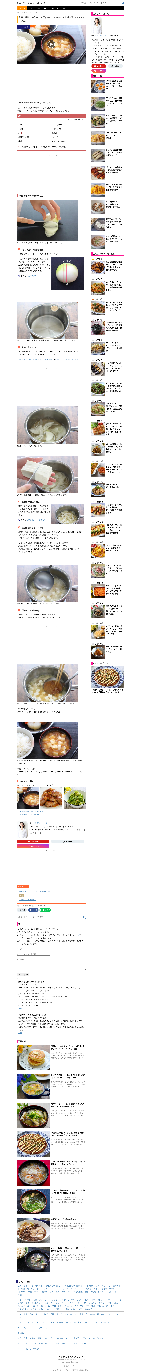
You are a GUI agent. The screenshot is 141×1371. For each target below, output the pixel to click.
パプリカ (100, 1300)
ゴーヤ (36, 1306)
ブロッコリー (57, 1306)
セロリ (84, 1303)
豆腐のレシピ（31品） (27, 900)
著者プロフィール (70, 1366)
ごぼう (101, 1303)
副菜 (38, 8)
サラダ (112, 1289)
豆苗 (116, 1303)
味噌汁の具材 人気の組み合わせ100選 (34, 892)
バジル (80, 1309)
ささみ (73, 1314)
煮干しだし (59, 359)
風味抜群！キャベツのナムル (31, 814)
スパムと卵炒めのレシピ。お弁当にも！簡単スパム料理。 (114, 547)
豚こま (38, 1314)
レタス (20, 1303)
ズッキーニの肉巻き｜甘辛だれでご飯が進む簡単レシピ (114, 169)
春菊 (63, 1303)
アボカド (21, 1306)
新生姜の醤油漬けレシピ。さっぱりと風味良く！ (114, 649)
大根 (35, 1300)
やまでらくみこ (101, 35)
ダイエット (102, 1292)
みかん (28, 1349)
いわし (34, 1343)
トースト (35, 1322)
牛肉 (19, 1314)
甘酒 (80, 1322)
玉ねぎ (86, 1300)
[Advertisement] (51, 81)
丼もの (96, 1289)
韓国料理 (30, 1289)
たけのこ (65, 1309)
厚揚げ (40, 1338)
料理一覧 (22, 8)
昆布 (57, 1343)
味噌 (113, 1322)
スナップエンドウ (82, 1306)
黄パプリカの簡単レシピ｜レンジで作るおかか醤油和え (114, 187)
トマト (109, 1300)
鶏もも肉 (64, 1314)
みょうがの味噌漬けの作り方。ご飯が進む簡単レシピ (114, 152)
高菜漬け (77, 1338)
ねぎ (79, 1300)
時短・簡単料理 (36, 1286)
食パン (26, 1322)
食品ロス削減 (90, 1292)
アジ (19, 1343)
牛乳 (24, 1328)
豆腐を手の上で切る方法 (36, 520)
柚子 (57, 1309)
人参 (19, 1300)
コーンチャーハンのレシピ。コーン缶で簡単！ (114, 135)
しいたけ (49, 1309)
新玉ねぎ (88, 1309)
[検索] (123, 3)
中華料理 (21, 1289)
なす (93, 1300)
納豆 (19, 1338)
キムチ (68, 1338)
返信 (20, 1008)
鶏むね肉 (54, 1314)
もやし (109, 1303)
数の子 (83, 1343)
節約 (97, 1286)
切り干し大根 (98, 1338)
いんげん (68, 1306)
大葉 (73, 1309)
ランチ (37, 1292)
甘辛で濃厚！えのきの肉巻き (31, 812)
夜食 (57, 1292)
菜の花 (70, 1303)
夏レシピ (112, 1292)
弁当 (45, 8)
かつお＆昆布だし (47, 359)
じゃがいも (53, 1300)
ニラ (29, 1306)
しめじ (33, 1309)
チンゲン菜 (55, 1303)
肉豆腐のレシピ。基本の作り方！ (64, 1219)
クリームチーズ (45, 1328)
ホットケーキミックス (100, 1322)
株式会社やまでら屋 (77, 1360)
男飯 (63, 1292)
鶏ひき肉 (100, 1314)
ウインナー (22, 1317)
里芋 (73, 1300)
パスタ (51, 1322)
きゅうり (42, 1300)
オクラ (113, 1306)
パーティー (79, 1289)
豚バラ (46, 1314)
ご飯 (19, 1322)
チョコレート (23, 1333)
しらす (26, 1343)
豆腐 (25, 1338)
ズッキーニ (45, 1306)
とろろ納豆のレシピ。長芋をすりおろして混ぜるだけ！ (114, 238)
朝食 (30, 1292)
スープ (52, 1289)
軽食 (51, 1292)
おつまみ (116, 1286)
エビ (51, 1343)
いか (41, 1343)
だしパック (22, 359)
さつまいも (64, 1300)
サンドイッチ (42, 1289)
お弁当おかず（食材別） (74, 1286)
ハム (108, 1314)
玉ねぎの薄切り (32, 276)
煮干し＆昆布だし (73, 359)
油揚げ (32, 1338)
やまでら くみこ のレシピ (31, 2)
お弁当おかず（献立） (53, 1286)
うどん (43, 1322)
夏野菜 (20, 1295)
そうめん (60, 1322)
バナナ (20, 1349)
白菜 (27, 1303)
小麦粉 (86, 1322)
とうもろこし (23, 1309)
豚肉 (25, 1314)
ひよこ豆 (48, 1338)
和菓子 (69, 1289)
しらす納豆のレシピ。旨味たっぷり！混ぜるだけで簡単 (114, 204)
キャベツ (117, 1300)
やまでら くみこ (41, 823)
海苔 (63, 1343)
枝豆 (93, 1306)
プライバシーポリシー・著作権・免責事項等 (70, 1370)
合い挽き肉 (90, 1314)
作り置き (90, 1286)
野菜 (69, 1292)
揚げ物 (104, 1289)
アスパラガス (102, 1306)
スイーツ (55, 8)
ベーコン (116, 1314)
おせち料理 (78, 1292)
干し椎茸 (86, 1338)
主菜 (30, 8)
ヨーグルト (32, 1328)
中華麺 (68, 1322)
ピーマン (27, 1300)
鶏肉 (31, 1314)
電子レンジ (106, 1286)
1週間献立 (22, 1292)
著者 (63, 8)
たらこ (76, 1343)
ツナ (69, 1343)
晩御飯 (44, 1292)
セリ (77, 1303)
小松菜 (45, 1303)
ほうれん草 (36, 1303)
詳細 (78, 935)
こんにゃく (59, 1338)
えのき (41, 1309)
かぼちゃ (92, 1303)
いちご (36, 1349)
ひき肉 (80, 1314)
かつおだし (33, 359)
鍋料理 (88, 1289)
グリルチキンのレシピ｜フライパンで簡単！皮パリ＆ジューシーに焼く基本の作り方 (114, 429)
